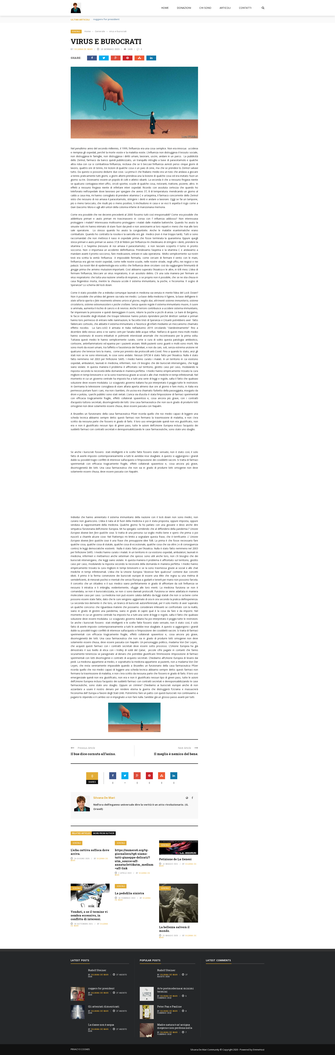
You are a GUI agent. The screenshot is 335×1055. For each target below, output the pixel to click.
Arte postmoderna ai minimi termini (175, 990)
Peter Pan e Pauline (169, 1006)
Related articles (81, 833)
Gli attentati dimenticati (107, 19)
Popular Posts (150, 960)
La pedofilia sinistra (129, 893)
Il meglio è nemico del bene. (176, 754)
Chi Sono (205, 7)
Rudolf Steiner (97, 970)
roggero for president (101, 988)
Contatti (245, 7)
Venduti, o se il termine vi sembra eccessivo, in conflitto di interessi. (89, 915)
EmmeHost (258, 1049)
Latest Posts (80, 960)
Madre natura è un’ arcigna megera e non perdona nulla (174, 1026)
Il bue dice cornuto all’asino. (93, 754)
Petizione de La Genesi (175, 859)
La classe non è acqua (101, 1024)
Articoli (225, 7)
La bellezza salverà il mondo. (174, 929)
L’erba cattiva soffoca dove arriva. (90, 852)
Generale (76, 31)
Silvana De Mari (83, 49)
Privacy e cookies (80, 1049)
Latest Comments (218, 960)
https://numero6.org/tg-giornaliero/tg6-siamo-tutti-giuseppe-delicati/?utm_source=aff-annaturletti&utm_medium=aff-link (134, 859)
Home (165, 7)
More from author (103, 833)
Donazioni (184, 7)
